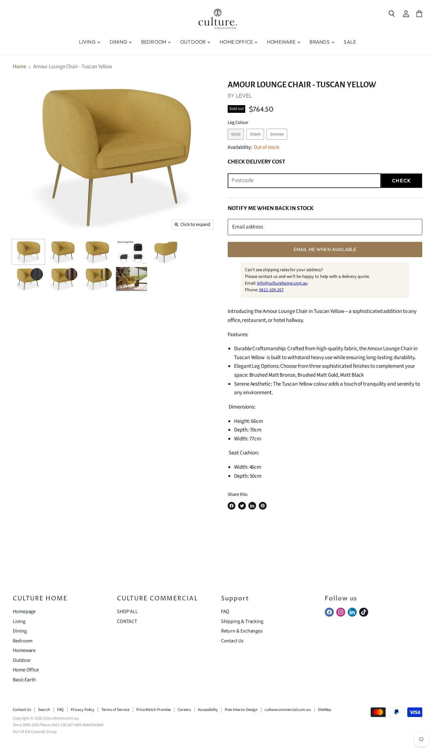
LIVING (87, 42)
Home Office (26, 669)
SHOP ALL (127, 611)
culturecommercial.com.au (288, 710)
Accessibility (208, 710)
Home (19, 67)
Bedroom (22, 640)
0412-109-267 (271, 290)
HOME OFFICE (237, 42)
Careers (184, 710)
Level (244, 95)
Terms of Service (115, 710)
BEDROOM (154, 42)
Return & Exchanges (242, 630)
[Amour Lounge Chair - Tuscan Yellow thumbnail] (28, 251)
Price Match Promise (153, 710)
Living (19, 621)
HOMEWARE (281, 42)
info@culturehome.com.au (282, 283)
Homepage (24, 611)
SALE (350, 42)
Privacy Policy (82, 710)
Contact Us (232, 640)
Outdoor (22, 660)
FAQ (225, 611)
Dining (20, 630)
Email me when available (325, 249)
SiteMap (324, 710)
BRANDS (320, 42)
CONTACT (127, 621)
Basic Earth (24, 679)
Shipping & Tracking (242, 621)
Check (401, 180)
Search (44, 710)
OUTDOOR (193, 42)
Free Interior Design (241, 710)
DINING (119, 42)
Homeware (24, 650)
